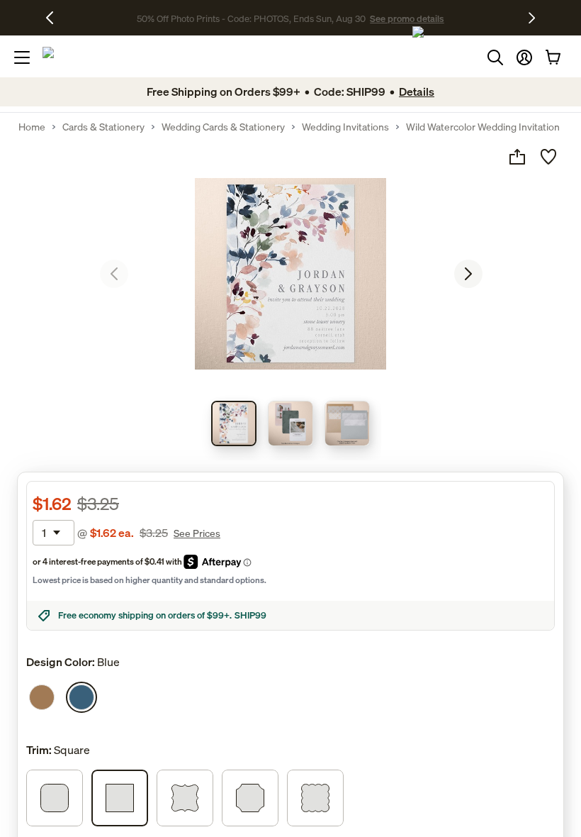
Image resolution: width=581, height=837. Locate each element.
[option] (41, 697)
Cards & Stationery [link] (103, 127)
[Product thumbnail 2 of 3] (290, 423)
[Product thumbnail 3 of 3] (347, 423)
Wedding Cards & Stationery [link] (223, 127)
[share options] (517, 157)
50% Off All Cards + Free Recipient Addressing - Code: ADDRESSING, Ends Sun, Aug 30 (251, 17)
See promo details (471, 17)
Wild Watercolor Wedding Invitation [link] (483, 127)
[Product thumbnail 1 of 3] (233, 423)
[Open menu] (22, 57)
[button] (524, 57)
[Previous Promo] (55, 17)
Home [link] (31, 127)
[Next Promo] (532, 17)
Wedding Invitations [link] (345, 127)
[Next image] (468, 274)
